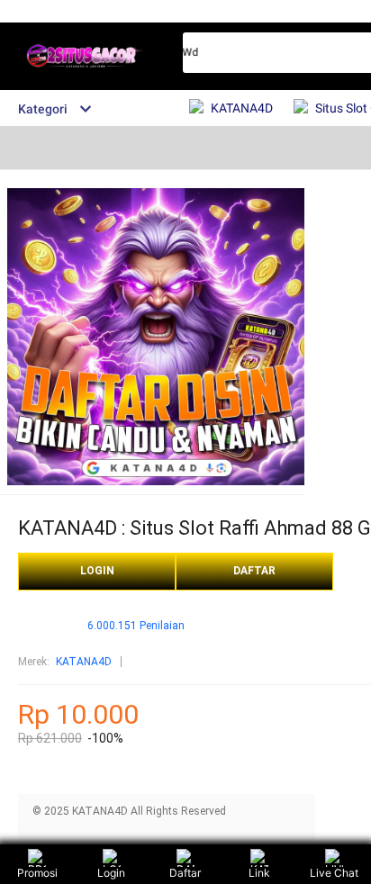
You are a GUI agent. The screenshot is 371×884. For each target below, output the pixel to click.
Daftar (185, 872)
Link (259, 872)
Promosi (37, 872)
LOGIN (97, 570)
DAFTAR (254, 570)
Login (111, 872)
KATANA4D (84, 661)
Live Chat (334, 872)
